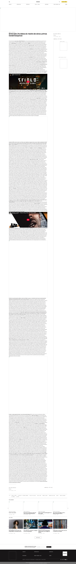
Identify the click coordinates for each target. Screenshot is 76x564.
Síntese (36, 90)
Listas (39, 529)
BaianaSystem (32, 90)
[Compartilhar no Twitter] (50, 487)
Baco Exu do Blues (33, 495)
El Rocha (17, 496)
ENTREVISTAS (19, 4)
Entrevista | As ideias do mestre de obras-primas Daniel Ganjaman (15, 513)
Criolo (43, 90)
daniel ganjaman (62, 495)
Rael (45, 90)
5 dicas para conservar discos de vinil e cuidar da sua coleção (45, 531)
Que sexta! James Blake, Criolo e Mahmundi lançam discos (44, 513)
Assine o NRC (64, 1)
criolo (57, 495)
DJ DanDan (13, 496)
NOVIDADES (46, 4)
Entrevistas (13, 32)
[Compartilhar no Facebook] (49, 487)
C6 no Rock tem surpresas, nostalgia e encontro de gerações (16, 531)
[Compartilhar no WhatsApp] (51, 487)
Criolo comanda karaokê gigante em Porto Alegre (30, 513)
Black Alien (39, 495)
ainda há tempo (13, 495)
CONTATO (24, 559)
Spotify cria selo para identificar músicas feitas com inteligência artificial (29, 531)
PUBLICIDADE (44, 559)
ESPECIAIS (28, 4)
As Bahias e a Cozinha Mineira (23, 495)
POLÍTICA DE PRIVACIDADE (30, 559)
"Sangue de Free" (33, 99)
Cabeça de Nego (44, 495)
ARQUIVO (10, 4)
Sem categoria (28, 511)
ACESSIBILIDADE (38, 559)
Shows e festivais (11, 529)
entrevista (12, 91)
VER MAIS (38, 537)
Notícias (25, 529)
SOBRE (66, 4)
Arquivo (10, 32)
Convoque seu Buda (52, 495)
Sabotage (39, 90)
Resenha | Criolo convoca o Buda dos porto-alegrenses (60, 513)
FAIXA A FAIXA (37, 4)
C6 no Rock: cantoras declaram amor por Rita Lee (60, 531)
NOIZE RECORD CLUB (57, 4)
